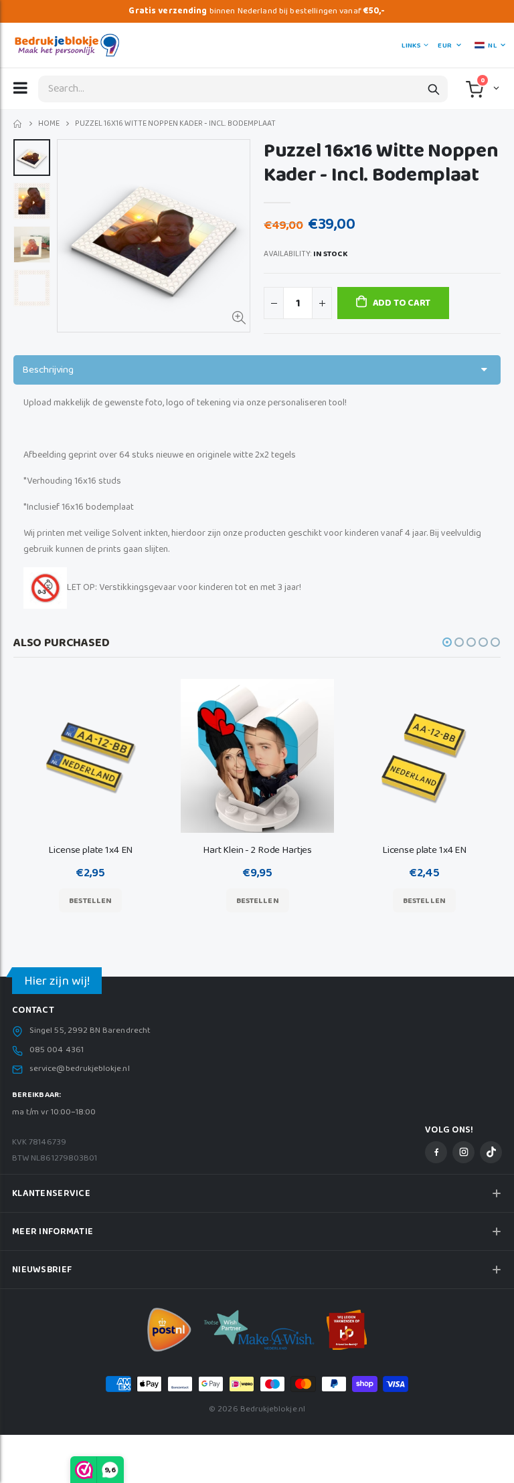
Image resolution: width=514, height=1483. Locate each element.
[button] (495, 87)
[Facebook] (436, 1152)
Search (434, 89)
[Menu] (20, 88)
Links (411, 45)
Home (18, 124)
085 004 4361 (56, 1050)
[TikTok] (491, 1152)
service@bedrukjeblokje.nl (79, 1069)
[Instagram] (463, 1152)
